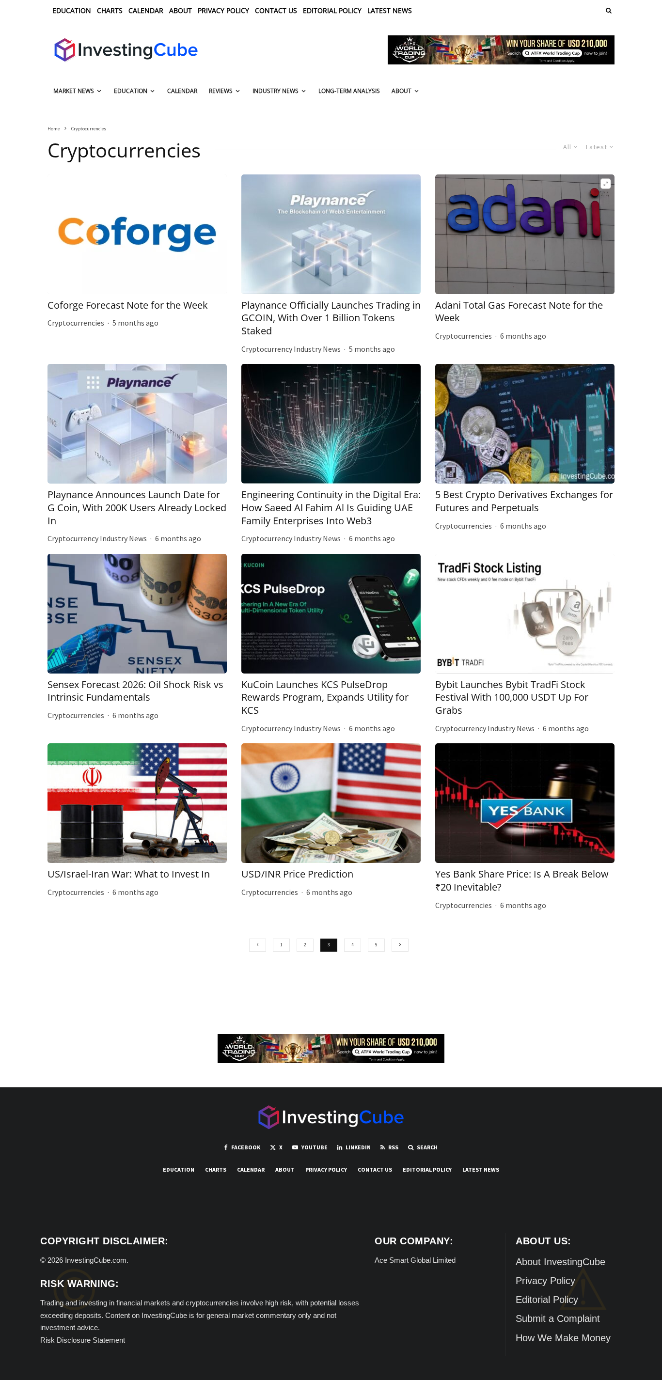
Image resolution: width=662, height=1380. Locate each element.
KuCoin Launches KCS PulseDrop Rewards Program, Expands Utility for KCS (325, 697)
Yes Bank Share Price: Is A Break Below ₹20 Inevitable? (522, 881)
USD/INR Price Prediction (297, 874)
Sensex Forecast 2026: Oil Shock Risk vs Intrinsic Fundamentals (135, 691)
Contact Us (276, 10)
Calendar (145, 10)
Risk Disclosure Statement (82, 1340)
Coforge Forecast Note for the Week (127, 305)
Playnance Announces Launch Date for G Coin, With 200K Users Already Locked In (136, 507)
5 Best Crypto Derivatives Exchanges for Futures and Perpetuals (524, 501)
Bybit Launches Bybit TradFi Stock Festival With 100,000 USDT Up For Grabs (511, 697)
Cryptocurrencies (75, 323)
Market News (73, 91)
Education (71, 10)
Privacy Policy (223, 10)
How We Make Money (563, 1338)
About (180, 10)
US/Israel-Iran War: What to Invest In (128, 874)
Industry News (275, 91)
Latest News (389, 10)
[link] (608, 10)
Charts (110, 10)
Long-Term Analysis (349, 91)
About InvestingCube (560, 1261)
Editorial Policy (332, 10)
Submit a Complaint (558, 1318)
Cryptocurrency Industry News (291, 349)
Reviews (221, 91)
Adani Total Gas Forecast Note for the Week (519, 312)
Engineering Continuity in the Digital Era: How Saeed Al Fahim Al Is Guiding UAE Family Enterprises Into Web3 (331, 507)
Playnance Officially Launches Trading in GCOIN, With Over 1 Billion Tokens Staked (331, 318)
